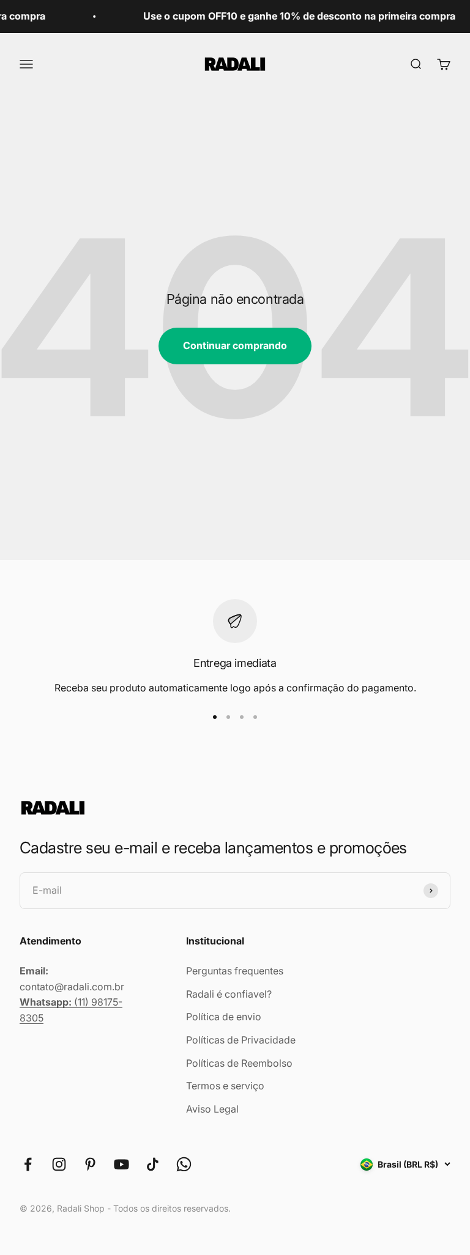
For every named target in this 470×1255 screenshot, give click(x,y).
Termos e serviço (225, 1086)
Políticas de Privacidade (241, 1040)
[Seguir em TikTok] (152, 1164)
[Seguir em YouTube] (121, 1164)
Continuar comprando (235, 345)
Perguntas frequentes (234, 971)
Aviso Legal (212, 1109)
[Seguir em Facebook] (28, 1164)
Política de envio (223, 1016)
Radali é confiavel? (229, 994)
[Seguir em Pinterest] (90, 1164)
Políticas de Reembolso (239, 1063)
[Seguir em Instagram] (59, 1164)
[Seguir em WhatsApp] (184, 1164)
